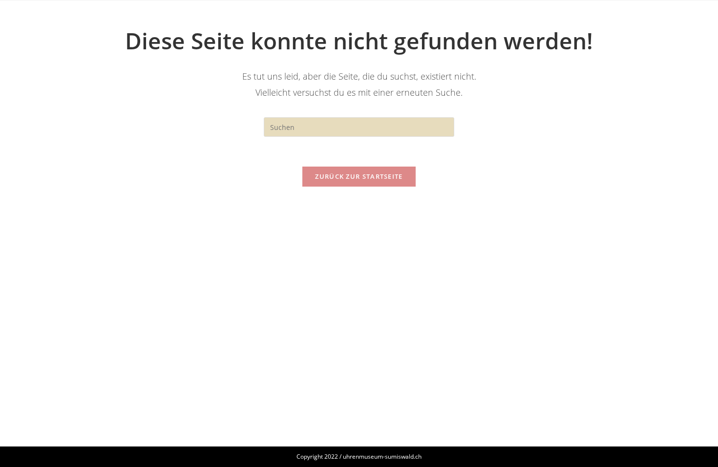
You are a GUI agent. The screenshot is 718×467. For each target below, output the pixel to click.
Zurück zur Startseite (358, 176)
